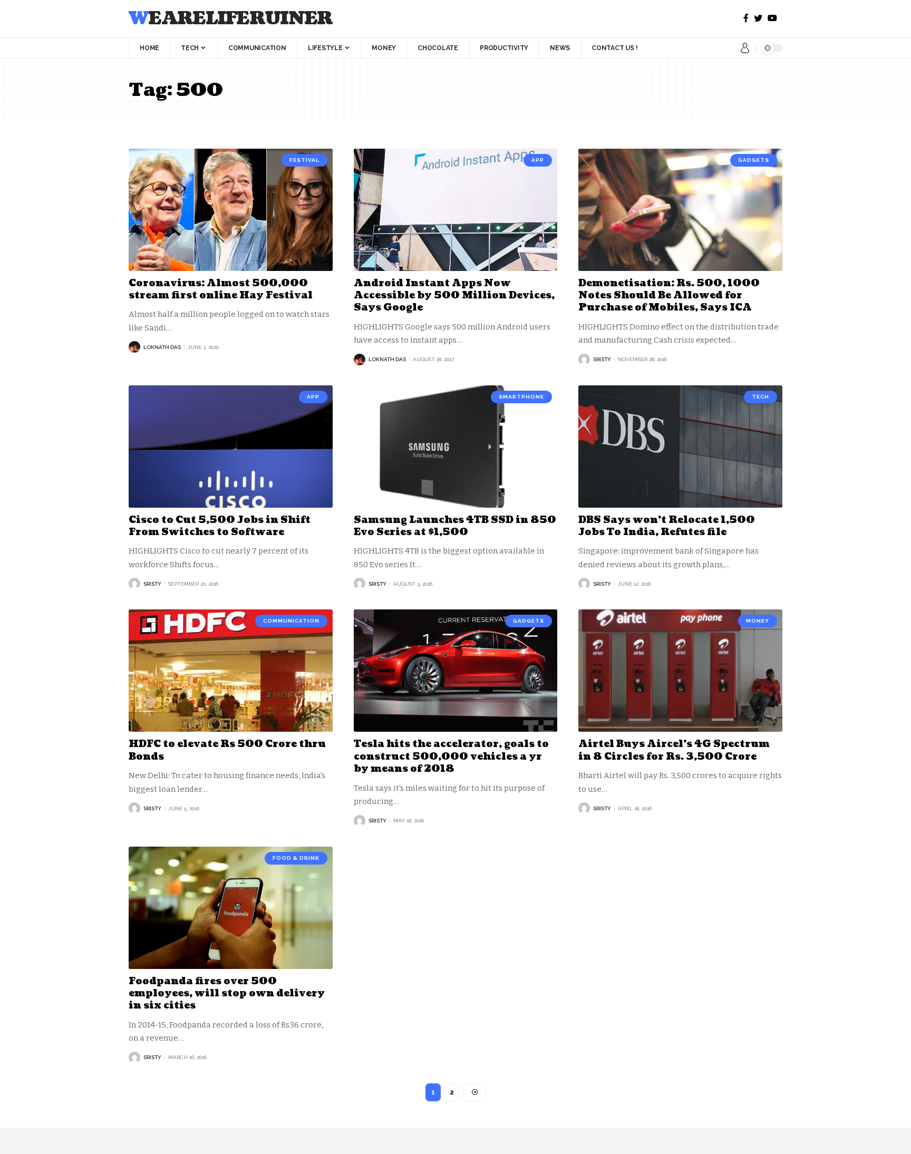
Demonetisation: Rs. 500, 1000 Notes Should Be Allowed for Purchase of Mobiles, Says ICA (669, 296)
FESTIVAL (304, 160)
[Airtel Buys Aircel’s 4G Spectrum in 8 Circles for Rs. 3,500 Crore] (680, 670)
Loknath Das (162, 347)
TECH (760, 397)
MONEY (757, 621)
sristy (602, 359)
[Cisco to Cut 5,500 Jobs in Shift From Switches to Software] (231, 446)
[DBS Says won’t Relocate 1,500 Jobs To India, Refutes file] (680, 446)
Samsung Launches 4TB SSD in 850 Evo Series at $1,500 (455, 526)
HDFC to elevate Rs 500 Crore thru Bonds (227, 750)
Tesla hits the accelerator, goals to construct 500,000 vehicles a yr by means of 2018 (451, 756)
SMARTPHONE (521, 397)
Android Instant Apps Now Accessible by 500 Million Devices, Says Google (454, 296)
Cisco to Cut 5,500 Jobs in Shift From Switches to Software (220, 526)
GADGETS (753, 160)
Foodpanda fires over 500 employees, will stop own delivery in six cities (227, 994)
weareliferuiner (231, 19)
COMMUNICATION (291, 621)
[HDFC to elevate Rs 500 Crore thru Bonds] (231, 670)
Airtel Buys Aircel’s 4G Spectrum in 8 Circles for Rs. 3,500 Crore (674, 750)
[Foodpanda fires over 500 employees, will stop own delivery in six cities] (231, 908)
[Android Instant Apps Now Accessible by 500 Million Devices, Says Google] (456, 210)
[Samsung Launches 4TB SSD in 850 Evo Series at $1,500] (456, 446)
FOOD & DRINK (296, 858)
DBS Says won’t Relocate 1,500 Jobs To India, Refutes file (666, 526)
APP (537, 160)
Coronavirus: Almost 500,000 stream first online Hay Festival (221, 289)
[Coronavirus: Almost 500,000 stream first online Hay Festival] (231, 210)
